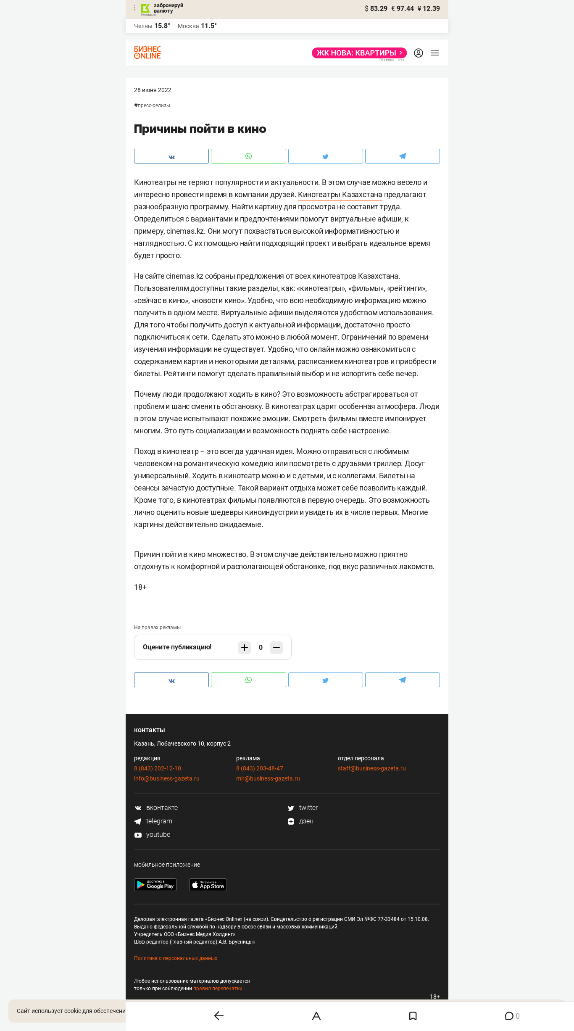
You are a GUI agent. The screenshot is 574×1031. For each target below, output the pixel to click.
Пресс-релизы (154, 105)
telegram (158, 821)
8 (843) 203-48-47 (259, 768)
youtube (157, 835)
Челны (143, 26)
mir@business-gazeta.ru (268, 778)
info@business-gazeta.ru (167, 778)
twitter (308, 808)
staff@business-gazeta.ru (372, 768)
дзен (305, 821)
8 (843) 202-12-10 (157, 768)
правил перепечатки (217, 988)
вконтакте (161, 808)
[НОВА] (357, 52)
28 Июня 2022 (152, 90)
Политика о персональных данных (175, 958)
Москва (188, 26)
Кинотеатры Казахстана (340, 194)
